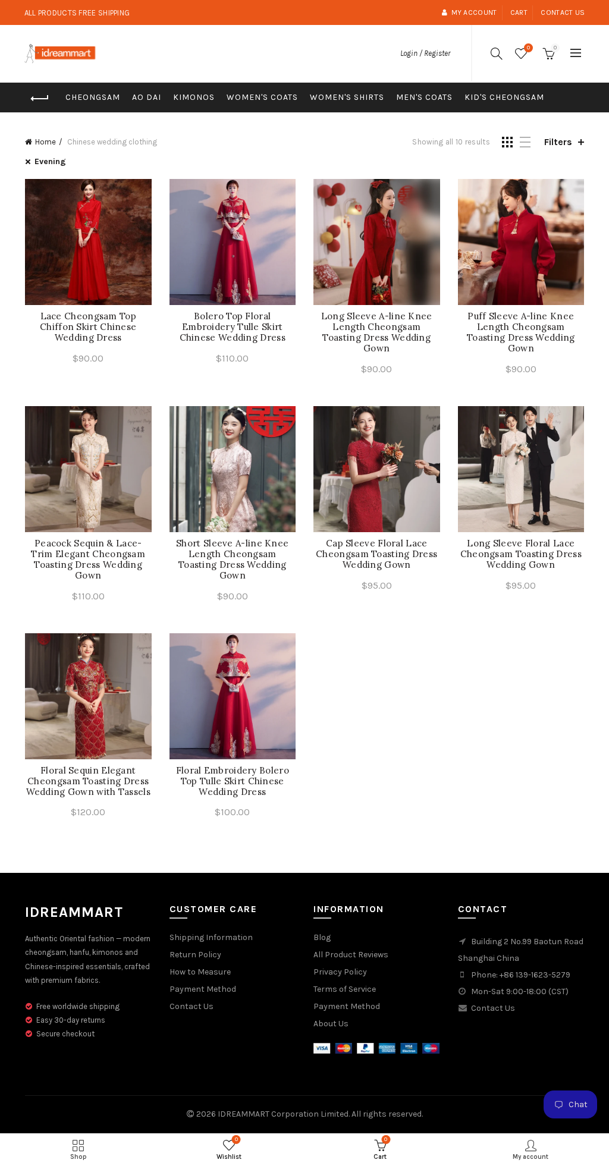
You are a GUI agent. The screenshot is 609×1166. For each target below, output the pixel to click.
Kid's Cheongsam (504, 97)
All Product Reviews (350, 955)
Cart (519, 12)
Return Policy (195, 955)
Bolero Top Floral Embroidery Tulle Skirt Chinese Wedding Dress (232, 327)
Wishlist (528, 48)
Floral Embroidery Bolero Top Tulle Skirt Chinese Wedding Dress (232, 781)
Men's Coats (424, 97)
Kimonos (194, 97)
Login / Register (425, 53)
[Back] (40, 99)
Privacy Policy (340, 972)
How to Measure (200, 972)
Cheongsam (92, 97)
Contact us (563, 12)
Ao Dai (146, 97)
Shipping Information (211, 937)
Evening (50, 161)
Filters (558, 141)
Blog (322, 937)
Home (45, 141)
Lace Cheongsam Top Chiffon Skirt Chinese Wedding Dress (88, 327)
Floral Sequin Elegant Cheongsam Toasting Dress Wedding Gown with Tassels (88, 781)
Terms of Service (344, 989)
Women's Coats (262, 97)
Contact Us (191, 1006)
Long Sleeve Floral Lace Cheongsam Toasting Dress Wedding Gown (521, 554)
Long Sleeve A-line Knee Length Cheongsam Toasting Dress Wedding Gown (376, 332)
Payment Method (202, 989)
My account (474, 12)
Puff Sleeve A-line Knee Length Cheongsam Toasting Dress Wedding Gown (521, 332)
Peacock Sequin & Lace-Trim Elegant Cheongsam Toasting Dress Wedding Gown (88, 559)
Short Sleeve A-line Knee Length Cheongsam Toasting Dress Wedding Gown (232, 559)
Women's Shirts (347, 97)
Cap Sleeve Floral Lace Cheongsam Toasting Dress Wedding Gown (376, 554)
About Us (331, 1024)
